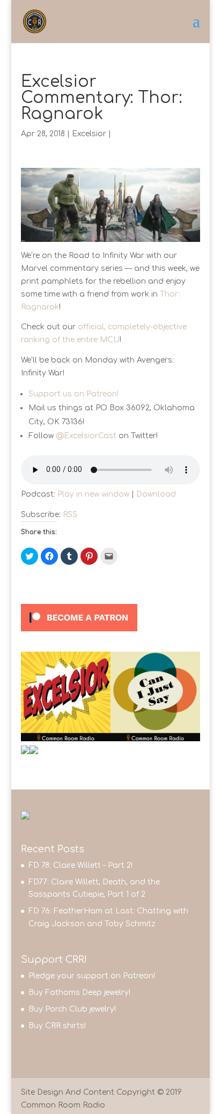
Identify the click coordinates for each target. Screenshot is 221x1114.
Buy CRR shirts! (57, 1026)
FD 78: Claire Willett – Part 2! (80, 865)
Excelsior (89, 134)
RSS (70, 515)
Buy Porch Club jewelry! (72, 1009)
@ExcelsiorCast (86, 436)
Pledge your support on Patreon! (91, 976)
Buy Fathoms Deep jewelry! (79, 992)
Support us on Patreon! (73, 394)
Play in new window (93, 494)
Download (156, 494)
